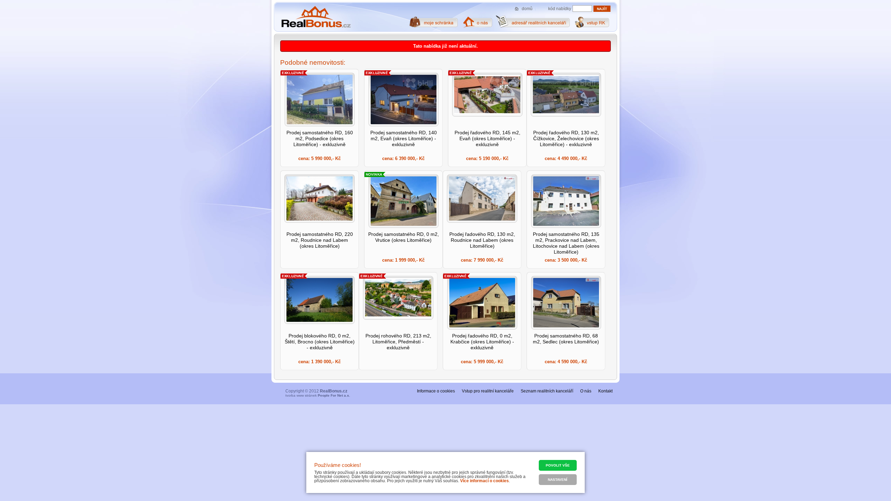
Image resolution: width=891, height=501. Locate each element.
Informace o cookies (436, 391)
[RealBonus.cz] (316, 17)
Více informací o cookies (484, 481)
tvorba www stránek (317, 395)
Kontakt (605, 391)
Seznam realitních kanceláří (547, 391)
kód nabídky (559, 9)
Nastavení (557, 480)
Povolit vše (558, 465)
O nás (585, 391)
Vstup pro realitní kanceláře (488, 391)
